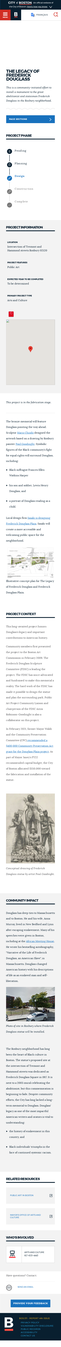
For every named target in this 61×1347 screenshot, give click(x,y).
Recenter (11, 314)
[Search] (54, 15)
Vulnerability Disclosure (37, 1326)
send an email (25, 1287)
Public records (31, 1329)
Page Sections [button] (18, 119)
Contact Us (28, 1336)
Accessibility (29, 1332)
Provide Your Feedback (30, 1303)
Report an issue (34, 1318)
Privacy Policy (30, 1323)
